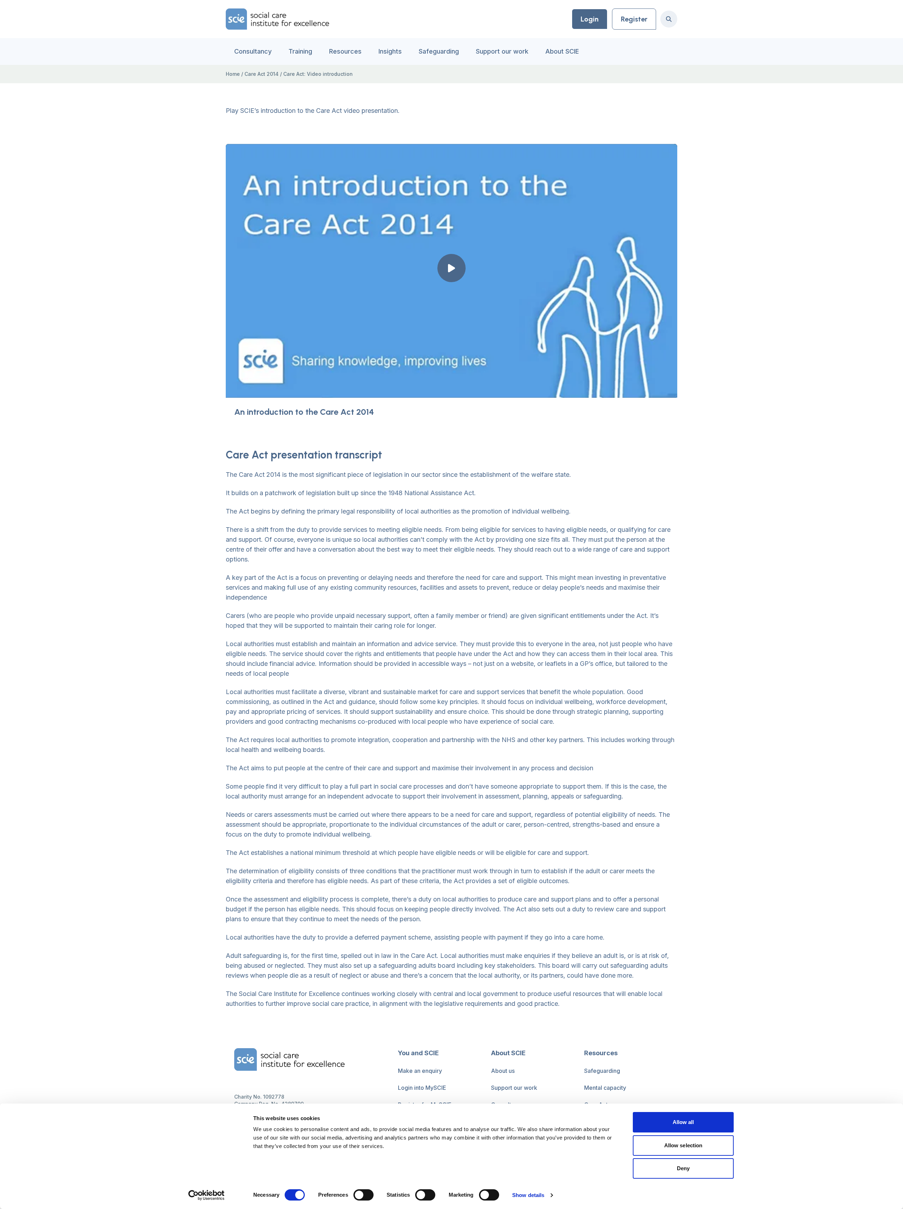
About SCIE (562, 51)
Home (233, 74)
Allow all (683, 1122)
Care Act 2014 (261, 74)
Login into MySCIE (422, 1087)
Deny (683, 1168)
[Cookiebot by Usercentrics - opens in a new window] (206, 1195)
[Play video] (451, 268)
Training (300, 51)
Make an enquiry (420, 1070)
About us (503, 1070)
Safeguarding (439, 51)
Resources (345, 51)
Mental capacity (605, 1087)
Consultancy (253, 51)
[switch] (363, 1195)
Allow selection (683, 1145)
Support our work (502, 51)
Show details (528, 1195)
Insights (390, 51)
